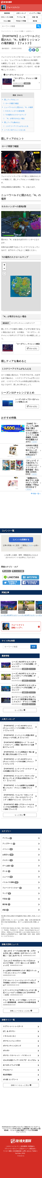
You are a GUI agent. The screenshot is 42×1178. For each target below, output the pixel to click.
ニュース (7, 877)
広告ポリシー (24, 1149)
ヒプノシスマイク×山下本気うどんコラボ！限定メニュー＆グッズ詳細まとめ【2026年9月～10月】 (20, 992)
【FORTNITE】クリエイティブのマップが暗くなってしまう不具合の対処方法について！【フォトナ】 (18, 778)
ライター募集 (7, 1151)
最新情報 (7, 13)
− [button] (4, 268)
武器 (5, 910)
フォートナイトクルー (11, 888)
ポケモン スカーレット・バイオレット (17, 1055)
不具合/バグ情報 (21, 21)
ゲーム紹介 (7, 866)
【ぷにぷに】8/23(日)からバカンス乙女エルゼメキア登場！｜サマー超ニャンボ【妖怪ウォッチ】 (19, 963)
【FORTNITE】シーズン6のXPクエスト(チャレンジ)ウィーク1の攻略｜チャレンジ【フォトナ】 (18, 728)
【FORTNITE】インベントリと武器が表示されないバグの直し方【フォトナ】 (18, 736)
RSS (23, 1153)
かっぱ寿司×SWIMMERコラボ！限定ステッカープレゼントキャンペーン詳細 (20, 973)
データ (5, 871)
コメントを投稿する (21, 540)
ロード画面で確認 (12, 103)
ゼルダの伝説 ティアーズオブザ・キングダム (19, 1060)
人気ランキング (21, 13)
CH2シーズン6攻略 (7, 17)
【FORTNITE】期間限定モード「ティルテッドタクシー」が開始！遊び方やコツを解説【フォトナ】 (18, 744)
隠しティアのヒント (11, 100)
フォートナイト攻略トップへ (17, 626)
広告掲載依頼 (17, 1151)
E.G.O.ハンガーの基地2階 (14, 111)
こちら (30, 545)
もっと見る (19, 710)
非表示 (20, 95)
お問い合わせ (27, 1151)
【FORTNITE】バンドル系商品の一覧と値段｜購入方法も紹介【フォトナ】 (18, 753)
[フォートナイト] (21, 10)
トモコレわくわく (9, 1036)
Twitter (34, 1151)
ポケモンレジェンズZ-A (12, 1041)
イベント (7, 849)
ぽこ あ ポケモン (9, 1031)
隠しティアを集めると (12, 122)
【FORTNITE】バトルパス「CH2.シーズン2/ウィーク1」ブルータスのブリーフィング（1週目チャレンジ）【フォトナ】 (18, 797)
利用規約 (31, 1146)
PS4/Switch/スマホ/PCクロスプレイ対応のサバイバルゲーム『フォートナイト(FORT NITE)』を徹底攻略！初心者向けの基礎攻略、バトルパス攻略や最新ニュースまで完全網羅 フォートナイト (21, 1129)
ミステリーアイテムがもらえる (16, 126)
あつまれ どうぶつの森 (11, 1065)
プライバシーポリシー (12, 1149)
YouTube (18, 1153)
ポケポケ (6, 1050)
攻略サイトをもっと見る (20, 1085)
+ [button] (4, 264)
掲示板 (35, 21)
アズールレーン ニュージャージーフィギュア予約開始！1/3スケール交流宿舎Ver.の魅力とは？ (19, 982)
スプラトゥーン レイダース (13, 1026)
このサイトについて (12, 1146)
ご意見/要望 (23, 1146)
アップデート (8, 843)
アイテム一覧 (21, 17)
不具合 (5, 899)
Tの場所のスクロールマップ (15, 115)
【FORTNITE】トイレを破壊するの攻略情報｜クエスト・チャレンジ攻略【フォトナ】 (18, 787)
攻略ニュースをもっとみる (20, 1011)
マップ (6, 893)
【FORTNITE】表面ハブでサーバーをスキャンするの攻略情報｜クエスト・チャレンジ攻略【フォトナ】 (18, 807)
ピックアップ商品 (35, 13)
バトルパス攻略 (18, 571)
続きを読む (33, 348)
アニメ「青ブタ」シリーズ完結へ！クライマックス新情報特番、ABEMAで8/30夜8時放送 (19, 1002)
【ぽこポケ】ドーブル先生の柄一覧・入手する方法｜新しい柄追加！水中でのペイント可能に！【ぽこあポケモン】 (19, 953)
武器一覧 (35, 17)
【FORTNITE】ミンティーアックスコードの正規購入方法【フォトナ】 (18, 770)
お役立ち (7, 571)
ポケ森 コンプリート (10, 1079)
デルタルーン (8, 1070)
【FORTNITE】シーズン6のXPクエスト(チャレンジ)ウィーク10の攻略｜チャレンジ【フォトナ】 (18, 761)
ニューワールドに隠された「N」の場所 (18, 107)
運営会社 (32, 1149)
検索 (38, 26)
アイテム (6, 838)
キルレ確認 (7, 21)
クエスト (7, 860)
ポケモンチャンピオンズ (12, 1046)
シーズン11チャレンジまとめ (14, 130)
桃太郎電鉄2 (7, 1075)
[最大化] (4, 273)
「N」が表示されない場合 (15, 118)
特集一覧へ (36, 493)
